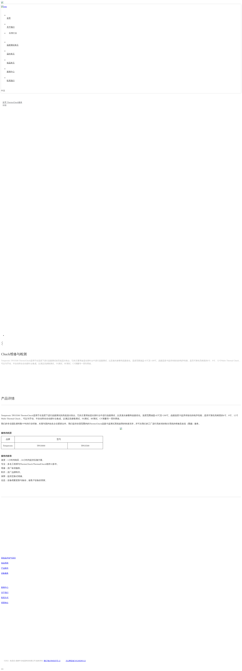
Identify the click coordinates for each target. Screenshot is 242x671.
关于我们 (4, 593)
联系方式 (4, 598)
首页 (5, 102)
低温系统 (4, 563)
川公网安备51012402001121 (76, 661)
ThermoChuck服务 (14, 102)
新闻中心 (4, 587)
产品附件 (4, 568)
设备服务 (4, 573)
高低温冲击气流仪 (8, 558)
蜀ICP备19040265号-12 (52, 661)
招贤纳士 (4, 603)
